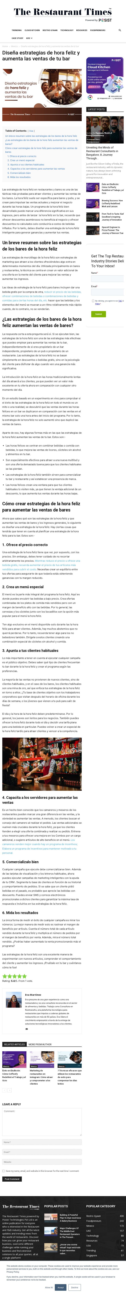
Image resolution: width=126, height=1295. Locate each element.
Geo (28, 38)
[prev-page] (4, 1090)
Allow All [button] (49, 1287)
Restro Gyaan (50, 30)
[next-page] (10, 1090)
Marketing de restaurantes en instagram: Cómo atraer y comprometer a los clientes (41, 1077)
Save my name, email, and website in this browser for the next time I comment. (42, 1171)
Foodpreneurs (97, 30)
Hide (31, 131)
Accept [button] (61, 1287)
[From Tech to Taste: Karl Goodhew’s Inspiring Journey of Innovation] (92, 217)
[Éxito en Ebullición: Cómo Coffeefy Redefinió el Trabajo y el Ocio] (14, 1059)
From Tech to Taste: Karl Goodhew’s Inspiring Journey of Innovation (113, 217)
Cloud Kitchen (32, 30)
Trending (17, 30)
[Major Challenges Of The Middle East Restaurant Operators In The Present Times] (50, 1231)
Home (5, 46)
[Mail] (28, 1029)
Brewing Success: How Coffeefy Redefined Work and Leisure (112, 203)
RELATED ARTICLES (14, 1044)
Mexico (14, 46)
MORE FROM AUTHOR (40, 1044)
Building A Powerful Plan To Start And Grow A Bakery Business (70, 1218)
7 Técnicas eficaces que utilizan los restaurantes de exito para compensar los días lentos (70, 1077)
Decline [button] (74, 1287)
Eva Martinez (33, 994)
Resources (81, 30)
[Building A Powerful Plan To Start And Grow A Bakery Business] (50, 1218)
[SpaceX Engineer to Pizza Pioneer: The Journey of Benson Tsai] (92, 230)
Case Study (17, 38)
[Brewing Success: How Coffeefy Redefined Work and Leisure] (92, 203)
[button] (120, 30)
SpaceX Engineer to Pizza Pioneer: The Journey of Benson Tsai (112, 230)
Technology (66, 30)
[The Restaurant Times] (63, 13)
